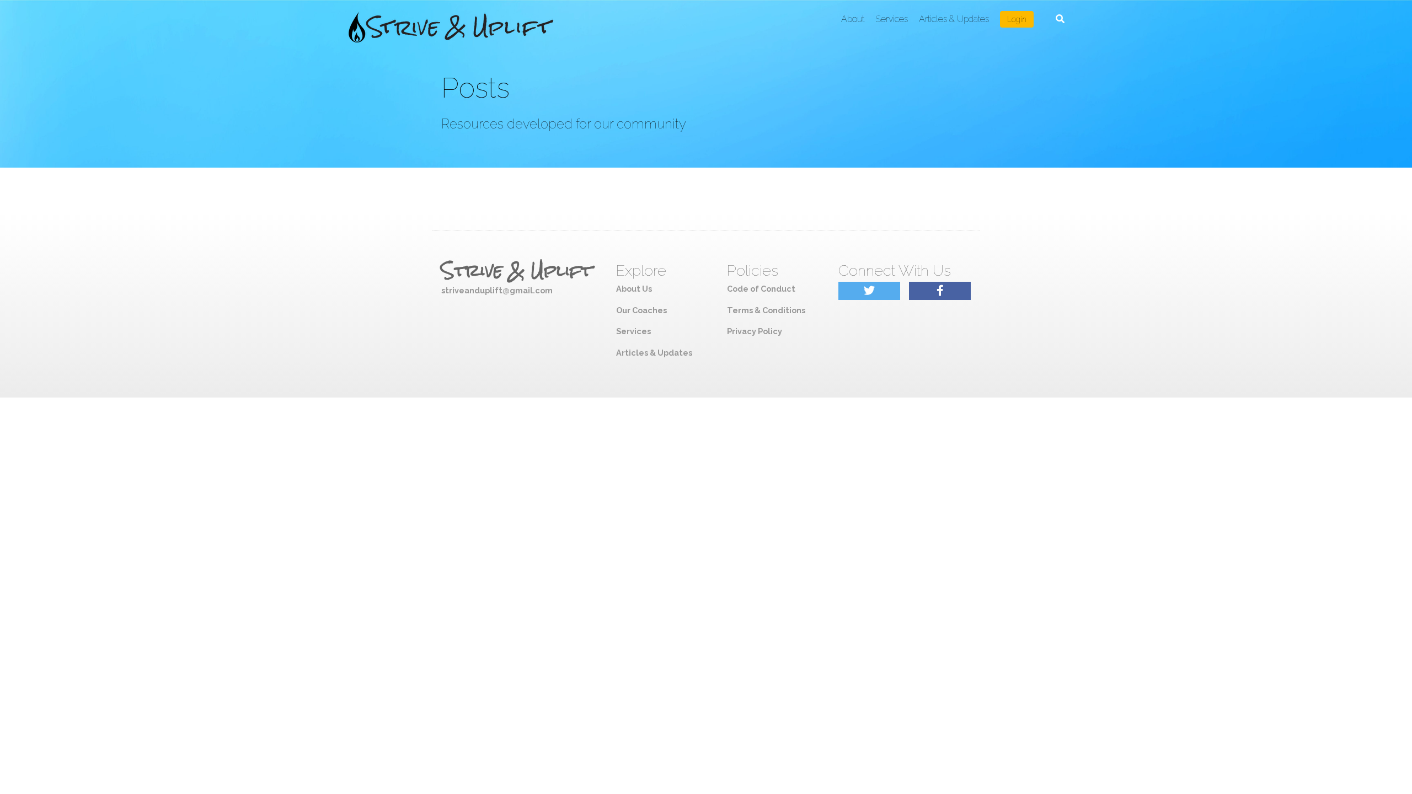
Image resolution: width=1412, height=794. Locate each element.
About (852, 19)
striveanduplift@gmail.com (497, 290)
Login (1016, 19)
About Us (634, 288)
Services (891, 19)
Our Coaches (641, 310)
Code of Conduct (761, 288)
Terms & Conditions (766, 310)
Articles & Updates (954, 19)
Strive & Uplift (516, 271)
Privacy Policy (754, 331)
